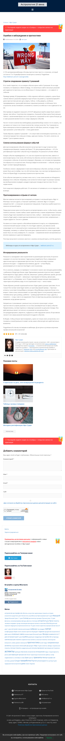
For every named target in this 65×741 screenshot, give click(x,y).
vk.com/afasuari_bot (41, 349)
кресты (31, 657)
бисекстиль (25, 616)
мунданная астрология (52, 631)
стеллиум (34, 621)
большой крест (37, 634)
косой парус (43, 643)
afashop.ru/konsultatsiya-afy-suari (34, 351)
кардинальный (26, 648)
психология (41, 655)
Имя (5, 474)
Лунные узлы (46, 618)
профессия (51, 658)
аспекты (9, 651)
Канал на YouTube (47, 690)
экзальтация (29, 634)
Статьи (5, 22)
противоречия (48, 648)
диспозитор (32, 618)
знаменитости (53, 634)
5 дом (20, 637)
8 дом (47, 621)
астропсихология (22, 625)
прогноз (28, 631)
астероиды (55, 637)
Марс (36, 646)
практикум (34, 655)
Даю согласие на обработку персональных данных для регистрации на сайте (30, 503)
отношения (40, 652)
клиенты (44, 646)
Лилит (29, 655)
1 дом (9, 629)
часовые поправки (10, 623)
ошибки (25, 637)
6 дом (55, 661)
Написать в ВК (19, 702)
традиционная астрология (13, 663)
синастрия (22, 646)
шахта (9, 634)
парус (46, 652)
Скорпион (57, 648)
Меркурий (56, 616)
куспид (50, 661)
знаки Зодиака (30, 663)
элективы (43, 623)
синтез (7, 639)
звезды (50, 646)
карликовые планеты (41, 613)
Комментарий (8, 459)
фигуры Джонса (26, 621)
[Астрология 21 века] (32, 4)
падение (41, 632)
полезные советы (18, 634)
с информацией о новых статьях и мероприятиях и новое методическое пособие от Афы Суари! (26, 541)
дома (23, 663)
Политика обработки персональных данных (32, 725)
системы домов (9, 661)
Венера (45, 634)
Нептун (45, 658)
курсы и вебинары (50, 344)
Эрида (6, 618)
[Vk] (5, 355)
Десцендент (30, 646)
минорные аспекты (34, 623)
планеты (56, 621)
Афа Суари (13, 22)
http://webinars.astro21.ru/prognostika (15, 77)
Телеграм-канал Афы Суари (23, 690)
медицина (14, 625)
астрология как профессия (13, 613)
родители (15, 616)
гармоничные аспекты (29, 639)
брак (15, 632)
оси (29, 625)
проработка (25, 660)
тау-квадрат (41, 629)
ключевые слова (19, 657)
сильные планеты (41, 639)
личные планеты (15, 648)
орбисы (47, 655)
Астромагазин (46, 702)
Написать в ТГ (18, 694)
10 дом (33, 625)
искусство (31, 613)
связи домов (16, 643)
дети (19, 616)
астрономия (15, 646)
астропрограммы (16, 621)
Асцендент (35, 631)
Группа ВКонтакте (20, 698)
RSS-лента (44, 694)
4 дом (40, 646)
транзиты (38, 657)
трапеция (17, 652)
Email (5, 483)
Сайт (5, 492)
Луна (51, 621)
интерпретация (13, 637)
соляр (52, 655)
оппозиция (24, 623)
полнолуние (51, 639)
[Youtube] (7, 355)
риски (6, 655)
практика (43, 625)
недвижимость (9, 657)
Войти (7, 529)
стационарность (54, 652)
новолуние (23, 643)
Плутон (34, 661)
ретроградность (42, 661)
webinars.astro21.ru (47, 245)
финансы (7, 621)
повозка (20, 629)
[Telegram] (9, 355)
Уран (27, 658)
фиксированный (43, 616)
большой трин (13, 618)
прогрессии (22, 655)
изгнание (14, 629)
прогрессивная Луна (52, 625)
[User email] (12, 355)
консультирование (38, 648)
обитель (25, 613)
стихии (37, 625)
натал (48, 628)
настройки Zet (47, 637)
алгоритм (41, 621)
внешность (8, 643)
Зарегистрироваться (11, 532)
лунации (39, 618)
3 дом (50, 616)
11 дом (20, 618)
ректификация (13, 655)
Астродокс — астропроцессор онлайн (33, 708)
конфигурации (9, 631)
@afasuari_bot (28, 349)
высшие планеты (15, 639)
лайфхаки (33, 629)
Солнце (25, 618)
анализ (24, 631)
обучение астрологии (28, 652)
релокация (26, 629)
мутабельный (33, 616)
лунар (18, 623)
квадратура (38, 637)
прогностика (9, 431)
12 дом (53, 618)
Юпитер (49, 623)
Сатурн (17, 661)
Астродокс (32, 345)
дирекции (31, 637)
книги (19, 631)
